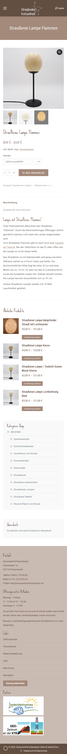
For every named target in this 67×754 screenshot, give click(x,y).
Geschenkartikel (21, 439)
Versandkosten (26, 149)
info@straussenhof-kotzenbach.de (27, 583)
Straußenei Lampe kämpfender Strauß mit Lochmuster (39, 322)
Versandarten (9, 646)
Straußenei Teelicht (23, 496)
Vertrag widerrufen (15, 683)
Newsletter (8, 675)
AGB (5, 661)
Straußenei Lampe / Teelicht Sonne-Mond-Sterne (42, 368)
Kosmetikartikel (21, 460)
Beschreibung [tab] (10, 202)
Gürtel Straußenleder (24, 446)
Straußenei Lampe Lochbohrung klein (40, 393)
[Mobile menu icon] (5, 8)
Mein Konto (8, 668)
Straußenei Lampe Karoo (36, 345)
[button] (59, 52)
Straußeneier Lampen (21, 185)
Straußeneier (20, 475)
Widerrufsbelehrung (12, 653)
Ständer (7, 155)
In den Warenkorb (33, 172)
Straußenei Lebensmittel (25, 482)
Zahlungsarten (10, 639)
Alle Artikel (16, 432)
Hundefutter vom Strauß (25, 453)
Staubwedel (19, 468)
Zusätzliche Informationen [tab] (16, 209)
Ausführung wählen (32, 337)
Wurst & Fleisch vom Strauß (27, 504)
